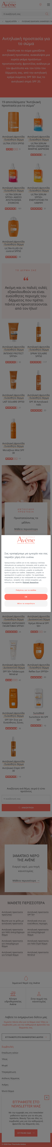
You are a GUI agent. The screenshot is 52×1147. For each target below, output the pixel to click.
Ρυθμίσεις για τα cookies (26, 590)
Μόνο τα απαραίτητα (26, 603)
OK (26, 597)
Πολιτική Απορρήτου (30, 582)
